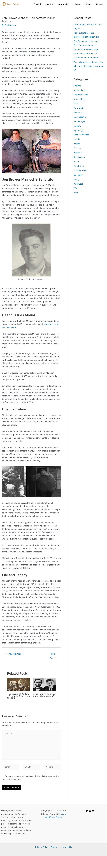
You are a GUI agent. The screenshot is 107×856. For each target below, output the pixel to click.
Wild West (78, 184)
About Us (67, 847)
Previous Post (13, 654)
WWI (75, 193)
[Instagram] (90, 811)
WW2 (75, 188)
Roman (76, 161)
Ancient (77, 86)
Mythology (78, 130)
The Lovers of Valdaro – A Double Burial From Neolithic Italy (18, 696)
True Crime (78, 166)
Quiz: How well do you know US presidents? (44, 695)
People (76, 139)
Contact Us (56, 847)
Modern (77, 126)
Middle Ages (79, 121)
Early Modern (79, 108)
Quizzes (77, 148)
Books (76, 103)
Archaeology (79, 99)
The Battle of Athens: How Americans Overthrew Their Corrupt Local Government (86, 53)
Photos (76, 144)
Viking (76, 179)
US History (78, 175)
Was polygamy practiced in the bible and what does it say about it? (88, 66)
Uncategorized (80, 170)
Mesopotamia (79, 117)
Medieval (77, 112)
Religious (77, 152)
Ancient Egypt (80, 90)
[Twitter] (87, 811)
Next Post (53, 654)
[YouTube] (93, 811)
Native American (81, 135)
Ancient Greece (80, 95)
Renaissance (79, 157)
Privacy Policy (42, 847)
